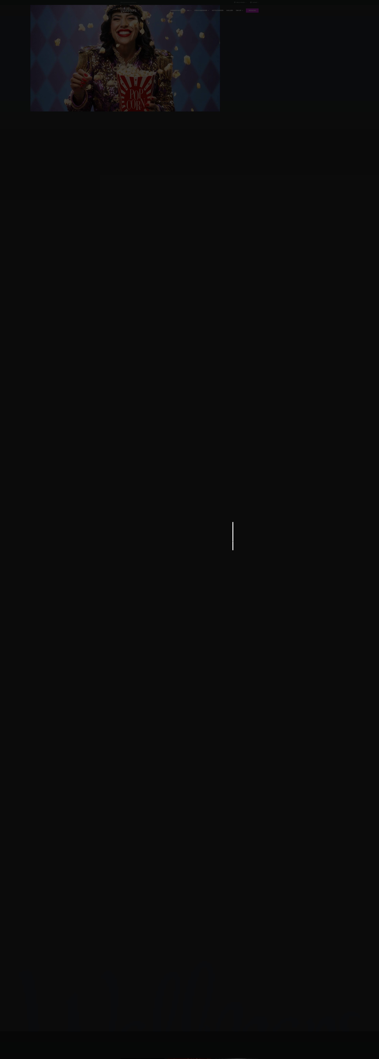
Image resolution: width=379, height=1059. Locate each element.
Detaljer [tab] (189, 519)
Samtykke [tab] (160, 519)
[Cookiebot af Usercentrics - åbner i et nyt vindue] (223, 512)
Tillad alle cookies (218, 545)
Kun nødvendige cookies (161, 545)
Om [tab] (219, 519)
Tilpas (188, 545)
